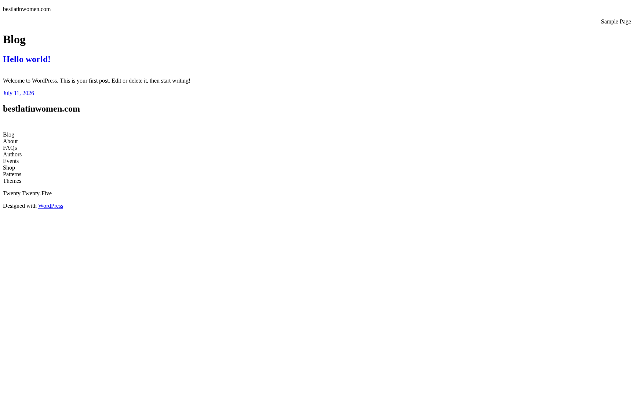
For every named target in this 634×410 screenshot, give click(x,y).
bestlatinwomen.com (27, 9)
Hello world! (27, 59)
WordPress (50, 206)
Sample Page (616, 21)
